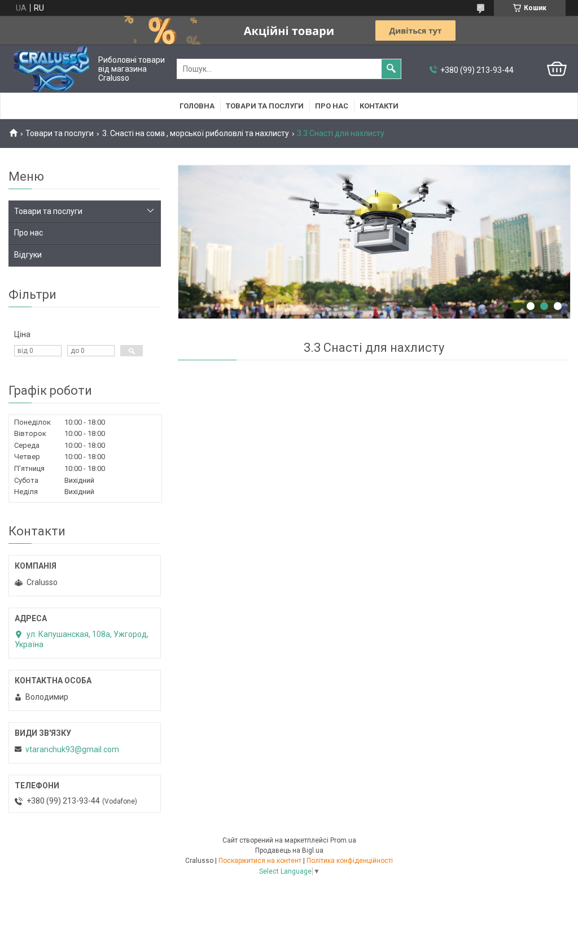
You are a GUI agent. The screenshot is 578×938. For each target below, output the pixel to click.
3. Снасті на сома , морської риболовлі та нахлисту (195, 133)
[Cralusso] (51, 69)
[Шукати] (391, 68)
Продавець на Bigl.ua (289, 850)
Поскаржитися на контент (259, 861)
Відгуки (28, 254)
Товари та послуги (265, 106)
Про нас (331, 106)
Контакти (379, 106)
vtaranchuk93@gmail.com (72, 749)
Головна (196, 106)
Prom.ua (343, 840)
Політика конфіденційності (349, 861)
